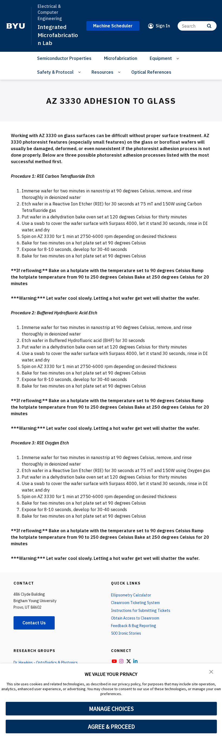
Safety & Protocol (55, 72)
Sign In (163, 25)
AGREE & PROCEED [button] (111, 726)
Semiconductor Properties (64, 58)
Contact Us (34, 622)
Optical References (151, 72)
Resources (102, 72)
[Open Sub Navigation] (179, 58)
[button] (211, 671)
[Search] (209, 26)
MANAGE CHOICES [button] (111, 708)
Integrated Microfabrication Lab (58, 35)
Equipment (161, 58)
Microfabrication (120, 58)
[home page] (15, 26)
